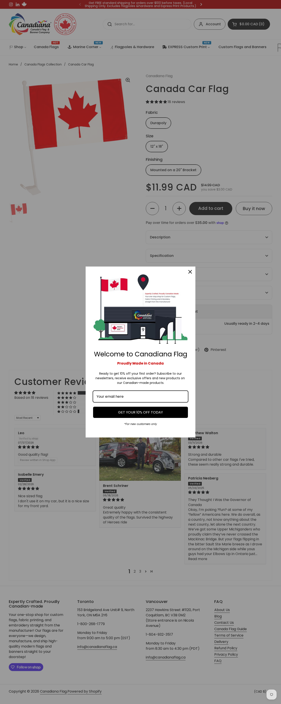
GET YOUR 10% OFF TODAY (140, 412)
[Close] (190, 272)
